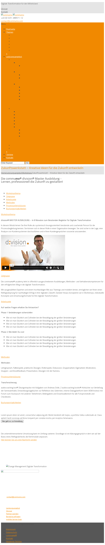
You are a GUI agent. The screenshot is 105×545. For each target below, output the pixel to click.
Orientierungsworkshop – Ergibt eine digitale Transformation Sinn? (50, 78)
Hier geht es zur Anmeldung (12, 421)
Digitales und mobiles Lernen (28, 127)
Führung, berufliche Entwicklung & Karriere (28, 47)
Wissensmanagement (25, 114)
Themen (9, 32)
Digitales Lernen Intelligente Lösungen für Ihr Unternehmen (46, 133)
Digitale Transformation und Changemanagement (37, 111)
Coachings (26, 99)
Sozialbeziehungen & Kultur (22, 44)
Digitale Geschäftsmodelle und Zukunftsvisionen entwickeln (47, 74)
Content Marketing (24, 123)
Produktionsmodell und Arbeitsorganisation (29, 38)
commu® (11, 535)
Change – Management (31, 87)
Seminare (20, 84)
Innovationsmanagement (27, 117)
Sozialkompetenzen (30, 90)
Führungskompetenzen (31, 93)
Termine (9, 154)
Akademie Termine (14, 541)
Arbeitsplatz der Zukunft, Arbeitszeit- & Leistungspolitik (35, 50)
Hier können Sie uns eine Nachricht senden (19, 439)
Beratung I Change (19, 108)
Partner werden (12, 513)
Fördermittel (16, 148)
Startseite (10, 29)
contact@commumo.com (12, 20)
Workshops (21, 71)
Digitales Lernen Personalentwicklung (37, 136)
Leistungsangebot (14, 56)
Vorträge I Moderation (20, 145)
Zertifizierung (22, 62)
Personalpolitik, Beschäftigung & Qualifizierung (31, 41)
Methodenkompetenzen (32, 96)
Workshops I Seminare (20, 59)
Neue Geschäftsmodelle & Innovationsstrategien (32, 35)
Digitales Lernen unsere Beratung (36, 130)
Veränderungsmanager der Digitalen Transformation (43, 65)
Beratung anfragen (13, 516)
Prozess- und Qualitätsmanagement (32, 120)
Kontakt (4, 11)
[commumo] (12, 14)
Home (3, 172)
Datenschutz (11, 532)
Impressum (11, 529)
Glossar (4, 8)
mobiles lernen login (14, 519)
